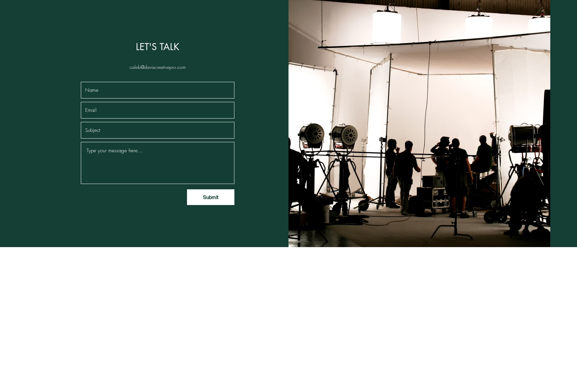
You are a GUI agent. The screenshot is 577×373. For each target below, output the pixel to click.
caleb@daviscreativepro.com (158, 67)
